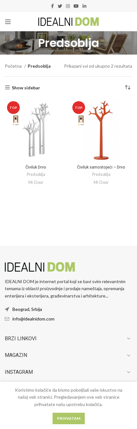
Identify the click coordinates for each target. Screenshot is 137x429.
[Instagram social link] (68, 6)
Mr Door (35, 182)
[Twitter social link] (60, 6)
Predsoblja (36, 174)
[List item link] (68, 318)
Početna (14, 66)
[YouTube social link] (76, 6)
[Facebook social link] (52, 6)
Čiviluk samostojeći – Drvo (101, 167)
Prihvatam (68, 418)
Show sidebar (26, 87)
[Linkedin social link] (84, 6)
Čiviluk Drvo (35, 167)
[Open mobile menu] (8, 21)
